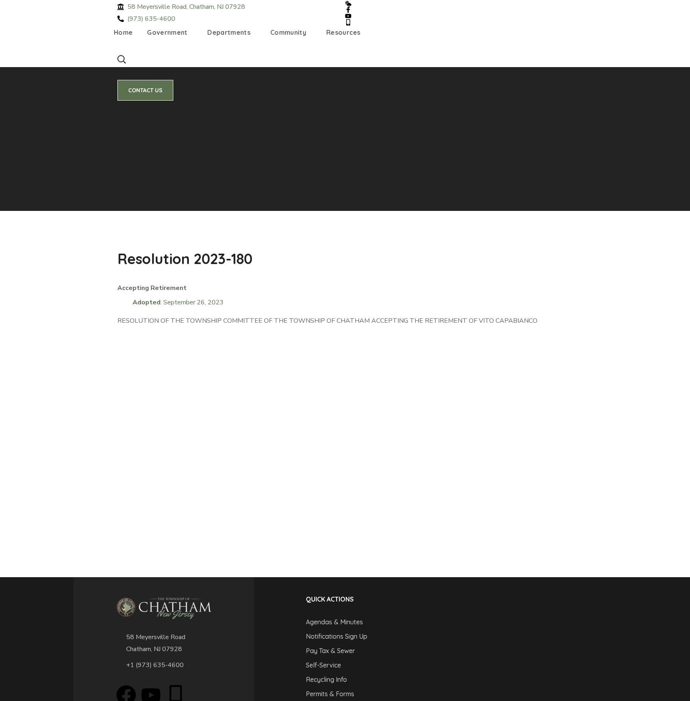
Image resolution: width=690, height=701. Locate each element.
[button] (121, 59)
